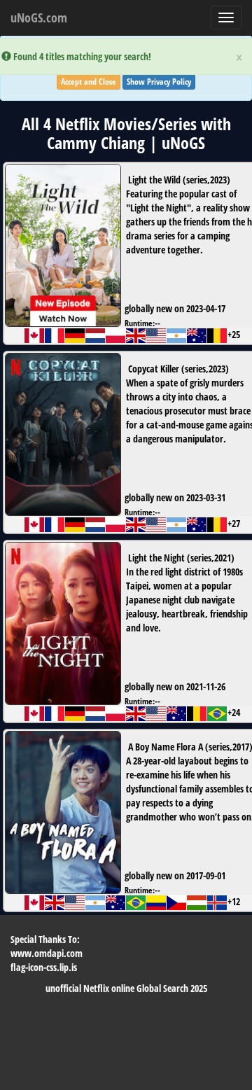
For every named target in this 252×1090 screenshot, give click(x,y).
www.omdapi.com (46, 953)
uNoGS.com (38, 17)
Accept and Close (88, 82)
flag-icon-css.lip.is (43, 967)
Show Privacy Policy (159, 82)
